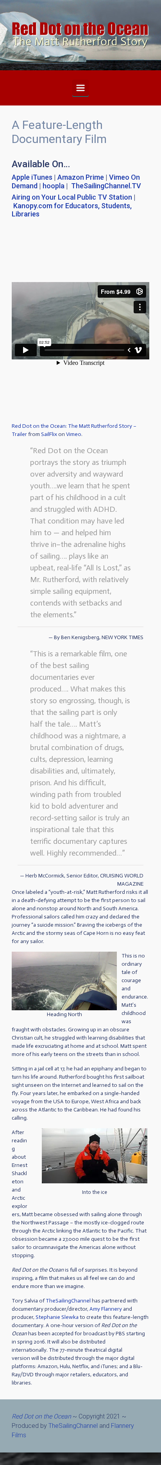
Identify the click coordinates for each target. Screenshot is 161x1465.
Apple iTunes (32, 177)
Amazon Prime (80, 177)
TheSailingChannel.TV (106, 186)
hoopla (53, 186)
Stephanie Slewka (57, 1317)
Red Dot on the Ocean (41, 1416)
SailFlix (49, 434)
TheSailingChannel (68, 1300)
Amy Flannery (105, 1309)
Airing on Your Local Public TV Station (72, 197)
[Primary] (80, 88)
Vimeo (73, 434)
